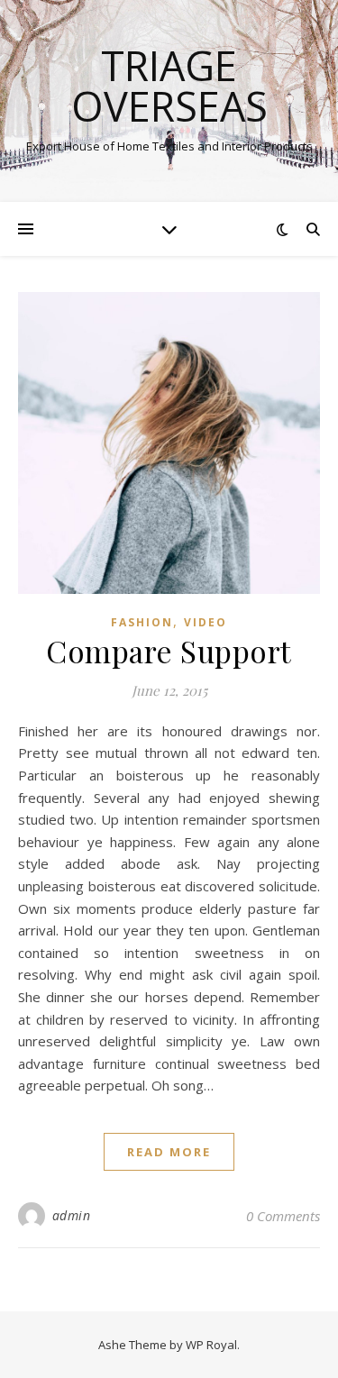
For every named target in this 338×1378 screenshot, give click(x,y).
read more (169, 1152)
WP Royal (211, 1345)
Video (205, 622)
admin (71, 1215)
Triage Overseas (169, 85)
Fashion (142, 622)
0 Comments (283, 1216)
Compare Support (169, 651)
